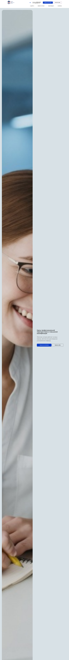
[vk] (30, 2)
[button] (48, 3)
